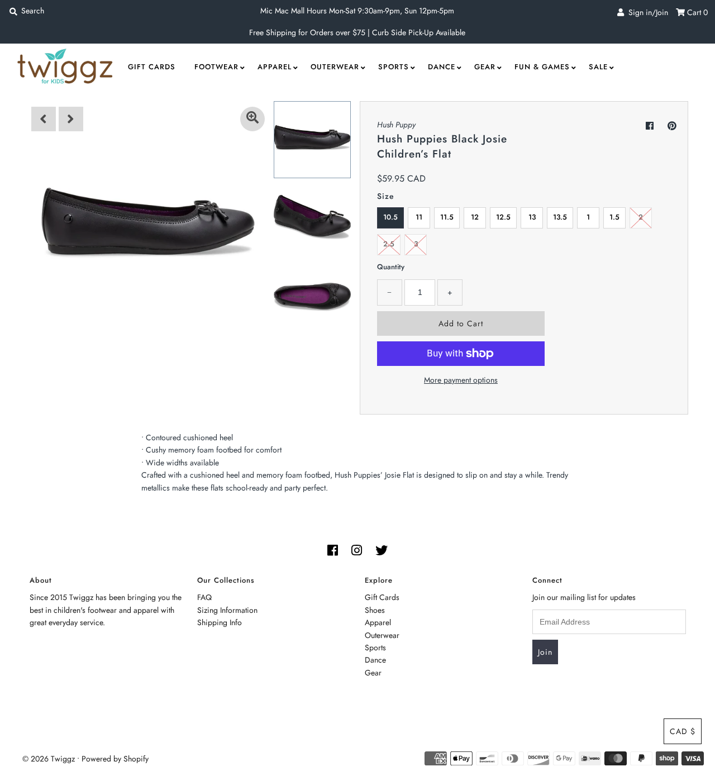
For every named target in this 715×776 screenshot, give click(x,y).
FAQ (204, 597)
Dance (441, 66)
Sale (598, 66)
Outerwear (335, 66)
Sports (393, 66)
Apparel (275, 66)
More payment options (461, 379)
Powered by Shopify (115, 758)
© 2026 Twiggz (48, 758)
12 (475, 217)
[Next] (71, 119)
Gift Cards (151, 66)
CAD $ (682, 731)
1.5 (614, 217)
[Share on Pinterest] (672, 126)
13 (532, 217)
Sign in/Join (646, 12)
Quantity (390, 266)
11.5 (447, 217)
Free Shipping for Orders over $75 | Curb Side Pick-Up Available (357, 32)
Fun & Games (542, 66)
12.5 (503, 217)
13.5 (560, 217)
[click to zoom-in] (252, 119)
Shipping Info (219, 622)
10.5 (390, 217)
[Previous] (43, 119)
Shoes (375, 610)
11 (419, 217)
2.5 (388, 244)
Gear (484, 66)
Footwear (216, 66)
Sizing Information (227, 610)
